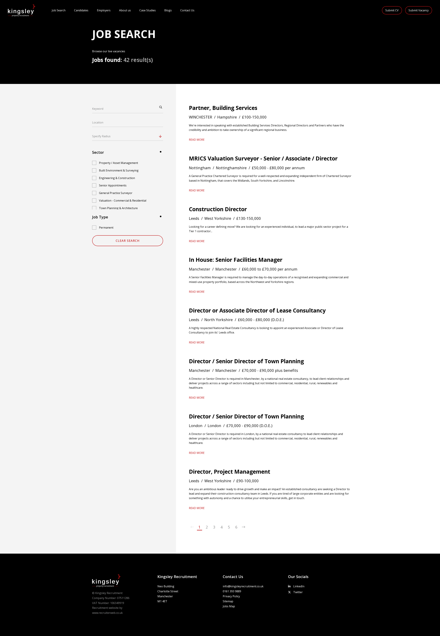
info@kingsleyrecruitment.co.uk (243, 586)
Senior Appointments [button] (112, 185)
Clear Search (128, 241)
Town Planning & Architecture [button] (118, 208)
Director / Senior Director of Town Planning (246, 361)
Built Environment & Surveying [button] (119, 170)
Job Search (58, 10)
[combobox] (134, 136)
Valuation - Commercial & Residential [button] (122, 200)
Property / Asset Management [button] (118, 163)
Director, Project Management (229, 471)
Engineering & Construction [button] (117, 178)
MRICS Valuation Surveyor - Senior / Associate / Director (263, 158)
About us (125, 10)
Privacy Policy (231, 596)
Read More (197, 140)
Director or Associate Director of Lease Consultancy (257, 310)
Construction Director (218, 209)
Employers (104, 10)
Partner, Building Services (223, 107)
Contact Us (187, 10)
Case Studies (147, 10)
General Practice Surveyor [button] (115, 193)
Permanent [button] (106, 227)
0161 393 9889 (232, 591)
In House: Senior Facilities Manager (235, 259)
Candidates (81, 10)
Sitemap (228, 601)
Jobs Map (229, 606)
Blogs (168, 10)
